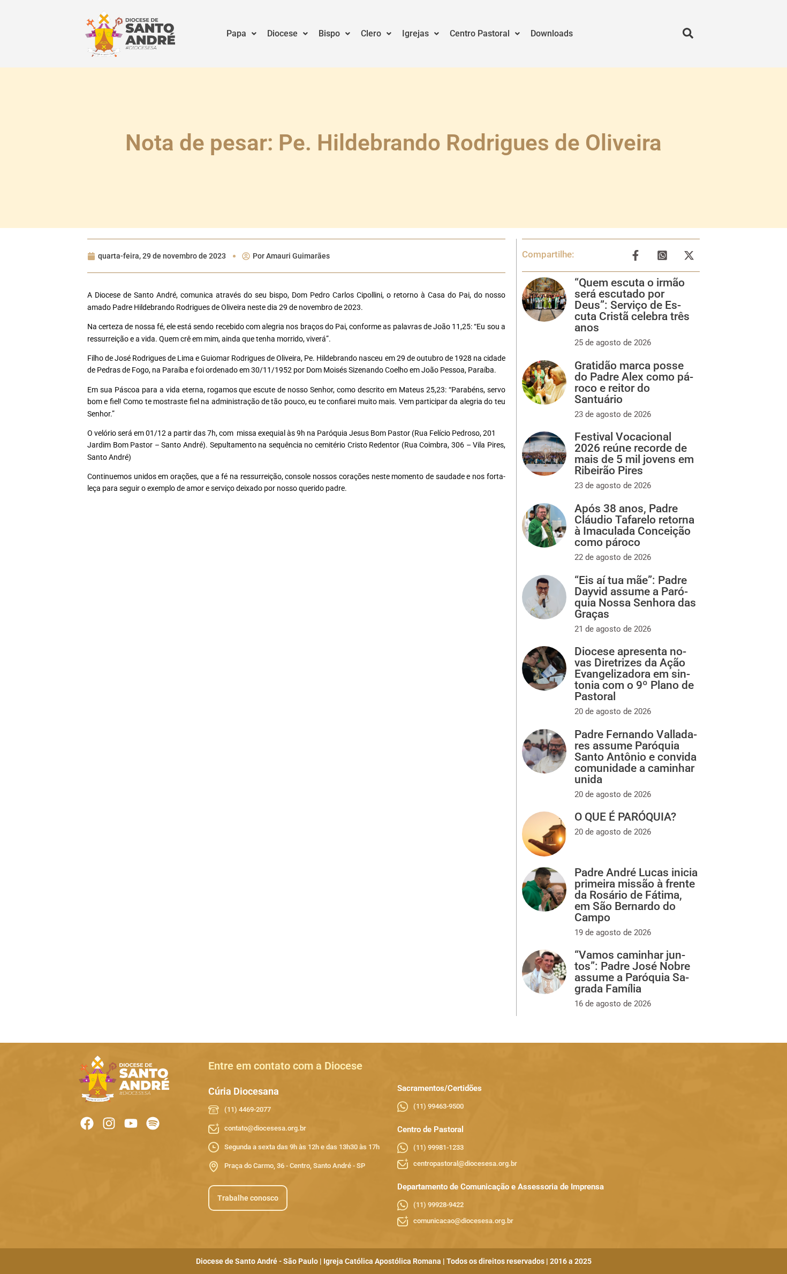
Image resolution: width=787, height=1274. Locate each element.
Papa (236, 33)
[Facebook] (87, 1123)
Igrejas (415, 33)
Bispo (329, 33)
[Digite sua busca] (688, 33)
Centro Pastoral (480, 33)
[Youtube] (131, 1123)
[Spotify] (153, 1123)
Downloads (552, 33)
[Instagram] (109, 1123)
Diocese (282, 33)
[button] (241, 33)
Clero (371, 33)
